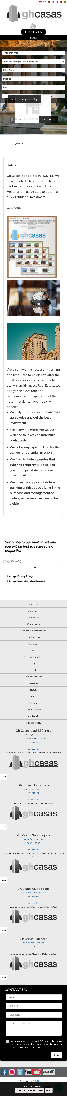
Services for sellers (33, 657)
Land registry (33, 637)
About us (33, 604)
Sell (33, 650)
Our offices (33, 611)
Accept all (20, 1090)
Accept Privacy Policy (21, 576)
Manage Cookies (35, 1090)
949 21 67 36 (33, 843)
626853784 (33, 748)
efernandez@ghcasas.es (33, 892)
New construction (34, 676)
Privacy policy (34, 709)
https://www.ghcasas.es (33, 738)
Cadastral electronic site (33, 630)
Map (4, 776)
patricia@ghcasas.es (33, 734)
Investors (33, 683)
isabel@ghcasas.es (33, 839)
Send (33, 567)
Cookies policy (33, 722)
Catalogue (14, 207)
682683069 (33, 896)
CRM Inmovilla (40, 1081)
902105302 (33, 946)
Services (33, 617)
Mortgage (33, 643)
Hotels (33, 689)
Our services (33, 624)
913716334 (33, 742)
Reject (48, 1090)
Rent (33, 670)
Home (33, 696)
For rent (33, 703)
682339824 (33, 849)
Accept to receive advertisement (27, 581)
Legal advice (33, 716)
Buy (33, 663)
